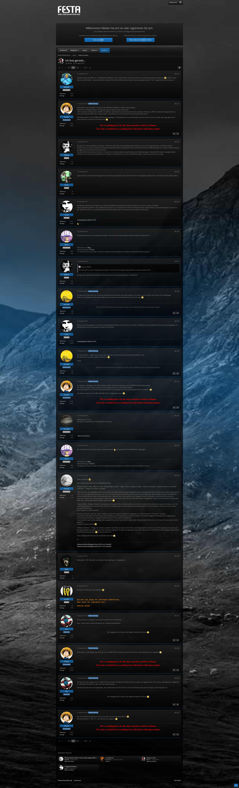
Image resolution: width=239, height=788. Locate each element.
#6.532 (177, 416)
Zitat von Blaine (86, 267)
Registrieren (173, 2)
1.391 (85, 68)
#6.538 (177, 648)
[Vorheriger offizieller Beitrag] (174, 133)
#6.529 (177, 321)
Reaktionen (63, 93)
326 (69, 68)
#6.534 (177, 475)
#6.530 (177, 351)
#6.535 (177, 556)
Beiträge (62, 96)
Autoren (107, 761)
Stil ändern (177, 780)
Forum (92, 250)
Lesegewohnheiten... (71, 766)
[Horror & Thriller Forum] (69, 10)
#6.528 (177, 291)
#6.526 (177, 231)
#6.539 (177, 678)
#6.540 (177, 713)
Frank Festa (108, 759)
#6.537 (177, 616)
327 (73, 68)
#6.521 (177, 74)
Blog (89, 247)
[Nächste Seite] (89, 67)
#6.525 (177, 202)
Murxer (148, 759)
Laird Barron (109, 758)
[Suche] (180, 2)
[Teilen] (179, 67)
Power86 (66, 759)
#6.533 (177, 445)
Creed (66, 768)
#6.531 (177, 381)
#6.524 (177, 172)
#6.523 (177, 142)
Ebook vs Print (151, 758)
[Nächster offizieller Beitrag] (177, 133)
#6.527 (177, 261)
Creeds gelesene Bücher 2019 (86, 220)
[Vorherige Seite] (59, 67)
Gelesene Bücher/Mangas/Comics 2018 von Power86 (94, 544)
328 (77, 68)
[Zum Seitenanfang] (236, 785)
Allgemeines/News (69, 761)
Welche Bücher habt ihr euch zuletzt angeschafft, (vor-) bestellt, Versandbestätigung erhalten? (94, 758)
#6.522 (177, 104)
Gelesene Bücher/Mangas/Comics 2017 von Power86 (94, 546)
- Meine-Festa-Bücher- (83, 436)
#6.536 (177, 586)
